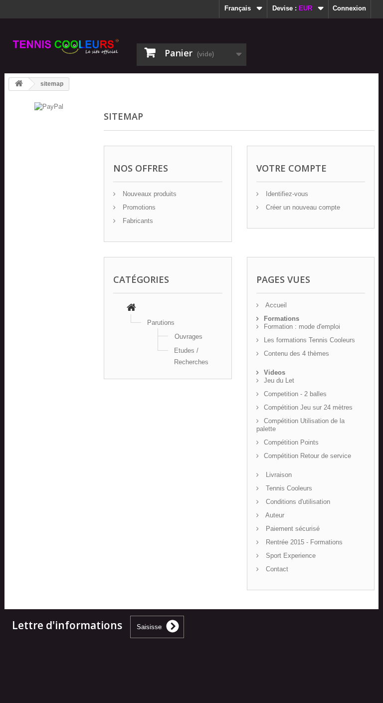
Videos (274, 372)
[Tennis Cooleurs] (67, 46)
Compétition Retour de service (307, 456)
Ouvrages (188, 336)
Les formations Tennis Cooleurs (309, 340)
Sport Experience (290, 555)
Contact (276, 569)
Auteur (274, 515)
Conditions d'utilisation (297, 501)
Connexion (349, 8)
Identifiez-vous (286, 194)
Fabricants (137, 221)
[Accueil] (131, 308)
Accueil (275, 305)
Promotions (138, 207)
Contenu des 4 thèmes (296, 353)
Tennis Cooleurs (288, 488)
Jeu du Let (279, 380)
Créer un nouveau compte (302, 207)
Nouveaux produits (149, 194)
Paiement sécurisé (292, 528)
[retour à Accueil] (18, 84)
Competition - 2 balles (295, 394)
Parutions (161, 322)
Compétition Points (291, 442)
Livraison (278, 474)
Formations (281, 318)
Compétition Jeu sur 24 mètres (308, 407)
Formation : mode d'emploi (302, 326)
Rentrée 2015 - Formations (303, 542)
